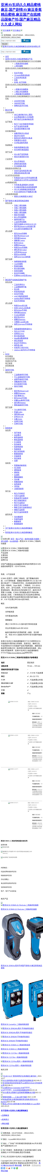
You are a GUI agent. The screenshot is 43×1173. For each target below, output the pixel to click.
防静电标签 (18, 447)
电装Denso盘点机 (20, 305)
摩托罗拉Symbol (20, 250)
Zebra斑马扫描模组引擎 (23, 229)
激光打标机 (18, 386)
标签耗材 (8, 428)
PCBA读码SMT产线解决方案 (25, 192)
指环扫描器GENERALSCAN (25, 224)
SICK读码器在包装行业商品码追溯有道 (18, 1080)
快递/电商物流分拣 (21, 147)
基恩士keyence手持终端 (23, 324)
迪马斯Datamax (20, 403)
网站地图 (18, 1165)
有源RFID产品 (10, 361)
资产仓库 (8, 152)
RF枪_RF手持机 (20, 82)
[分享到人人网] (14, 1168)
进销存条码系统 (20, 164)
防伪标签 (17, 444)
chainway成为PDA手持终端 (24, 350)
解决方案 (8, 110)
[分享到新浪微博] (9, 1168)
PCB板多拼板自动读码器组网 (25, 187)
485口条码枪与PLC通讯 (23, 115)
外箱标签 (17, 456)
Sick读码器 (14, 541)
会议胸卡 (17, 435)
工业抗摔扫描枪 (20, 222)
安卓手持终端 (19, 301)
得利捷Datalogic (20, 238)
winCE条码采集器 (21, 296)
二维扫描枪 (18, 66)
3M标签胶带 (19, 489)
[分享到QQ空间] (7, 1168)
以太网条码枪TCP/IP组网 (24, 117)
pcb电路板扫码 (11, 182)
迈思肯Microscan (20, 252)
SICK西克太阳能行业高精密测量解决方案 (19, 1092)
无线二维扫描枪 (20, 205)
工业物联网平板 (20, 287)
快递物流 (8, 145)
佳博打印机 (18, 421)
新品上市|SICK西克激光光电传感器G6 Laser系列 (21, 1104)
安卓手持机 (18, 73)
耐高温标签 (18, 437)
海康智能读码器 (20, 261)
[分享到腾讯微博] (12, 1168)
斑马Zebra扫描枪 (20, 233)
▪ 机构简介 (5, 1119)
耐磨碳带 (17, 521)
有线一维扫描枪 (20, 212)
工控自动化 (9, 112)
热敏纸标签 (18, 482)
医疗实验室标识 (20, 500)
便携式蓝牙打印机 (21, 106)
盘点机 (16, 289)
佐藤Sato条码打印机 (22, 400)
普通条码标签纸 (20, 465)
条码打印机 (9, 370)
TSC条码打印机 (20, 410)
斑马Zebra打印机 (20, 398)
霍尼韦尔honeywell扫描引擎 (25, 226)
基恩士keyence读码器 (22, 257)
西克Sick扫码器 (20, 254)
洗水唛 (16, 479)
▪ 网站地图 (5, 1124)
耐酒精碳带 (18, 524)
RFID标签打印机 (20, 384)
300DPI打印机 (19, 103)
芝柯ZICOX (18, 417)
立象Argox (18, 419)
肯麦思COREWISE (21, 348)
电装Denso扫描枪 (20, 247)
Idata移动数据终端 (21, 338)
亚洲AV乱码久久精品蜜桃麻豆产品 (18, 59)
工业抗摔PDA (19, 284)
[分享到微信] (17, 1168)
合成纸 (16, 475)
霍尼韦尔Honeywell (21, 236)
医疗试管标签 (19, 451)
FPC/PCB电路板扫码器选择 (24, 189)
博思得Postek (19, 414)
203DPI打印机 (19, 101)
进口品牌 (8, 231)
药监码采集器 (19, 291)
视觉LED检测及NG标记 (23, 196)
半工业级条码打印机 (22, 377)
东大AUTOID (19, 331)
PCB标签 (17, 442)
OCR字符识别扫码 (12, 175)
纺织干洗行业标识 (21, 505)
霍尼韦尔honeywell (21, 391)
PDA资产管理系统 (21, 154)
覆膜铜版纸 (18, 477)
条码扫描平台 (19, 219)
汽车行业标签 (19, 496)
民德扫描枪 (18, 266)
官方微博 (6, 30)
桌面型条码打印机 (21, 379)
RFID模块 (9, 356)
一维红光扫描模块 (21, 92)
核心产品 (19, 539)
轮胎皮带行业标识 (21, 498)
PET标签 (17, 468)
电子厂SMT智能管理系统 (24, 124)
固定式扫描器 (19, 215)
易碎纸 (16, 472)
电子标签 (8, 363)
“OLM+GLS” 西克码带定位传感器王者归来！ (20, 1076)
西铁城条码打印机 (21, 405)
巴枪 (16, 80)
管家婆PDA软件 (20, 140)
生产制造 (8, 122)
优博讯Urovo (19, 333)
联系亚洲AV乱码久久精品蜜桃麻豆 (18, 532)
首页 (7, 57)
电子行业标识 (19, 503)
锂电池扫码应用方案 (22, 173)
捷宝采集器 (18, 340)
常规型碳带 (18, 519)
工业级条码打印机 (21, 375)
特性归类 (8, 203)
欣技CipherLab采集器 (22, 308)
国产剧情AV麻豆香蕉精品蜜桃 (17, 201)
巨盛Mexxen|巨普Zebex (23, 275)
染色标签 (17, 484)
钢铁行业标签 (19, 510)
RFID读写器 (10, 359)
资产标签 (17, 433)
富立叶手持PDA (20, 343)
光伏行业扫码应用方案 (23, 171)
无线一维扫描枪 (20, 208)
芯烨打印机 (18, 424)
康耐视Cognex (19, 240)
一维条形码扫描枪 (21, 64)
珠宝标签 (17, 458)
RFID (7, 354)
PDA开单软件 (19, 161)
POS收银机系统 (20, 166)
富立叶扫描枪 (19, 273)
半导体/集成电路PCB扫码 (24, 185)
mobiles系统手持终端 (22, 298)
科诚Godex (18, 412)
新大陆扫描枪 (19, 268)
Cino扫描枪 (18, 264)
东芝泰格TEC (19, 396)
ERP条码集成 (10, 131)
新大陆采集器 (19, 336)
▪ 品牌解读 (5, 1115)
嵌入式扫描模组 (20, 217)
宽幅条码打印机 (20, 382)
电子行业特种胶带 (21, 512)
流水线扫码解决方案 (22, 129)
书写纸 (16, 486)
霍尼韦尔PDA (19, 317)
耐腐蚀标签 (18, 454)
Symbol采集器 (19, 315)
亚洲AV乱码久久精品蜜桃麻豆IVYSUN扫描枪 (23, 61)
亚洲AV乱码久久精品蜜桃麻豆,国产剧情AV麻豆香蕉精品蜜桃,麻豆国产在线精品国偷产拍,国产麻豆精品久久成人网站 (21, 14)
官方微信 (17, 30)
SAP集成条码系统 (21, 143)
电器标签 (17, 449)
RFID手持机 (18, 294)
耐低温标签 (18, 440)
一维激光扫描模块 (21, 89)
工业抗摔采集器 (20, 78)
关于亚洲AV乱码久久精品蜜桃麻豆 (18, 528)
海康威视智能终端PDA (23, 329)
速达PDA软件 (19, 136)
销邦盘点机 (18, 345)
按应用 (8, 430)
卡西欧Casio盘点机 (21, 322)
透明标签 (17, 470)
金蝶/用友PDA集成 (21, 133)
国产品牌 (8, 259)
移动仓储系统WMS (21, 157)
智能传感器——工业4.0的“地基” (15, 1097)
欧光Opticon (18, 243)
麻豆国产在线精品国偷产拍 (15, 280)
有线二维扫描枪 (20, 210)
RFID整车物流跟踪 (21, 150)
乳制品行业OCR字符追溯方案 (25, 178)
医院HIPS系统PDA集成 (23, 138)
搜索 (27, 41)
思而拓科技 (36, 1165)
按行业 (8, 491)
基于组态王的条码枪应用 (24, 119)
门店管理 (8, 159)
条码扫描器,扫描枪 (32, 539)
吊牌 (16, 461)
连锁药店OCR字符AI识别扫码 (25, 180)
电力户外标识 (19, 493)
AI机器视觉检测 (11, 194)
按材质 (8, 463)
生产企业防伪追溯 (21, 126)
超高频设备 (9, 366)
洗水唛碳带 (18, 517)
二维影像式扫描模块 (22, 94)
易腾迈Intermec (19, 245)
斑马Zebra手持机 (20, 310)
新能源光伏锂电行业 (13, 168)
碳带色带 (8, 514)
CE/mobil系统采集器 (22, 75)
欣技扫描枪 (18, 271)
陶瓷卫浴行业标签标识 (23, 507)
